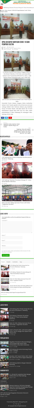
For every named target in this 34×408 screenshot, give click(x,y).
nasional (11, 48)
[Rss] (13, 404)
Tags (21, 262)
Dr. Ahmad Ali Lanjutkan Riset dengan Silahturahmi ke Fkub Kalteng (20, 375)
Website (4, 245)
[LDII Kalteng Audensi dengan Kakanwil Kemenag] (4, 365)
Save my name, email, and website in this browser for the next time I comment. (16, 251)
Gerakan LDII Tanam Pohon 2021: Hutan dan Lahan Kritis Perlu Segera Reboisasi (20, 356)
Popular (8, 262)
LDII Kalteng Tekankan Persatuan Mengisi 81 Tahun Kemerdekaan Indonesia (18, 317)
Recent (3, 262)
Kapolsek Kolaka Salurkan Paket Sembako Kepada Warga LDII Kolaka (11, 124)
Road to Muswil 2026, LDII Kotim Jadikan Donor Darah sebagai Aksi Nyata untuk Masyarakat (20, 331)
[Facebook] (15, 404)
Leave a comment (7, 49)
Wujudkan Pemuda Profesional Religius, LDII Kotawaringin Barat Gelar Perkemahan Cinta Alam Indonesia (20, 343)
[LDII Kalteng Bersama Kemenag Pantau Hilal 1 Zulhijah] (4, 351)
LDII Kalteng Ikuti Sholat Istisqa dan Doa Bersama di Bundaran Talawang (20, 309)
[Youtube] (18, 404)
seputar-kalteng (17, 48)
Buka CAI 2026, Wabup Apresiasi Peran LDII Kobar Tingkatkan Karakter (20, 323)
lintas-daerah (8, 10)
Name (3, 235)
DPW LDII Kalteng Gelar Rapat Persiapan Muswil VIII (13, 292)
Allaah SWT (15, 401)
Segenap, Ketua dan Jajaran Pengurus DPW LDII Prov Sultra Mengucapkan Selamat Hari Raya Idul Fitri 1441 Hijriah (22, 130)
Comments (15, 262)
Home (2, 10)
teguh (4, 47)
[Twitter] (16, 404)
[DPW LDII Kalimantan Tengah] (17, 2)
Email (3, 240)
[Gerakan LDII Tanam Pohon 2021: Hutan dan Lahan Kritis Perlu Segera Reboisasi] (4, 358)
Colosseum (3, 381)
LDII (26, 401)
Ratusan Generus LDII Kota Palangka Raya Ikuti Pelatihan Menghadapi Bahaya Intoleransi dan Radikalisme (21, 387)
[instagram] (20, 404)
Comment (4, 220)
